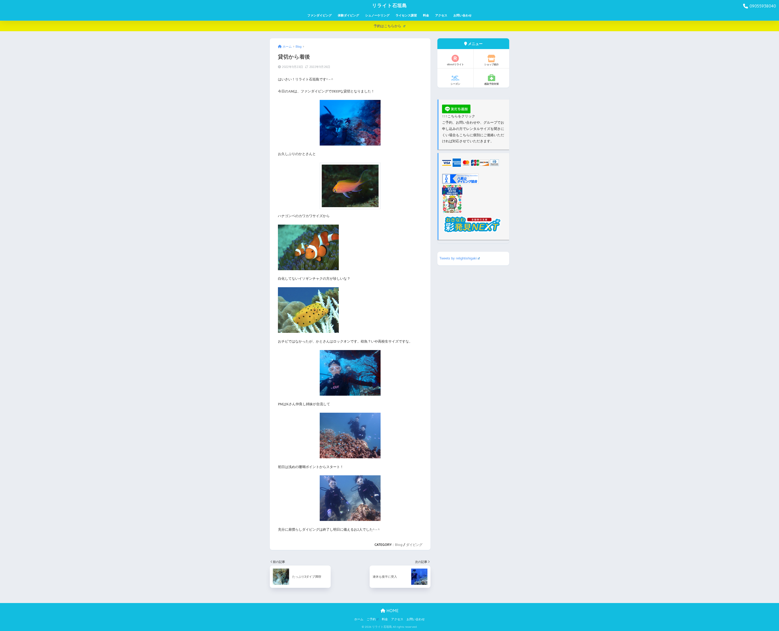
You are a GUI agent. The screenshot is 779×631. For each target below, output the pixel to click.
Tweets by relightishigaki (458, 258)
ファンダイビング (319, 15)
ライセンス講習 (406, 15)
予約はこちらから (388, 26)
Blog (398, 545)
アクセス (441, 15)
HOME (392, 610)
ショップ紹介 (491, 64)
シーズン (455, 83)
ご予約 (371, 619)
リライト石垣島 (389, 5)
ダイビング (414, 545)
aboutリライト (455, 64)
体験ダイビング (348, 15)
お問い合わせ (462, 15)
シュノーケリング (377, 15)
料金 (426, 15)
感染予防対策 (491, 83)
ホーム (358, 619)
